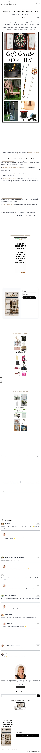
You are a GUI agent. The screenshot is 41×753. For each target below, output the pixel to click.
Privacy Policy (13, 749)
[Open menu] (37, 3)
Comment (3, 491)
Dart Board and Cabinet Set (8, 161)
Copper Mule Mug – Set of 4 (8, 204)
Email (23, 509)
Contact (4, 749)
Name (3, 509)
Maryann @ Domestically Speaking (13, 557)
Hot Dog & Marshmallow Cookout (9, 173)
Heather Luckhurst (16, 14)
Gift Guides (20, 9)
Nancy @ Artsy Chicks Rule (11, 645)
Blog (8, 749)
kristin (6, 523)
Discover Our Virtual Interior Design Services (20, 700)
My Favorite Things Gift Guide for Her (20, 333)
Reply (38, 523)
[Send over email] (1, 381)
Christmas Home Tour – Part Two (33, 482)
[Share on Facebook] (5, 18)
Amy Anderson (8, 614)
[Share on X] (14, 18)
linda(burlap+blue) (9, 595)
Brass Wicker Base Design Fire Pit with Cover (11, 167)
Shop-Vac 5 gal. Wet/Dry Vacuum (9, 210)
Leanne (6, 574)
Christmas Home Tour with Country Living (10, 482)
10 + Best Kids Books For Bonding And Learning (20, 235)
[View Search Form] (39, 3)
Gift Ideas (25, 9)
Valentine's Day (31, 9)
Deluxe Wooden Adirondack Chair (9, 178)
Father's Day (14, 9)
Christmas (8, 9)
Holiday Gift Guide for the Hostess (20, 391)
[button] (11, 304)
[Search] (38, 695)
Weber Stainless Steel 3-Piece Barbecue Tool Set (12, 198)
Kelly (6, 654)
